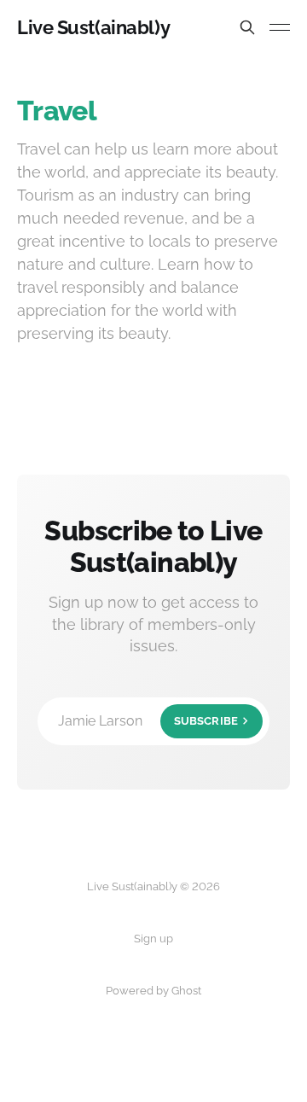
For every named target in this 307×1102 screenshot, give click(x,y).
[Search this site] (247, 27)
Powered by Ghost (153, 990)
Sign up (153, 938)
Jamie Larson (148, 721)
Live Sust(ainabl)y (93, 27)
